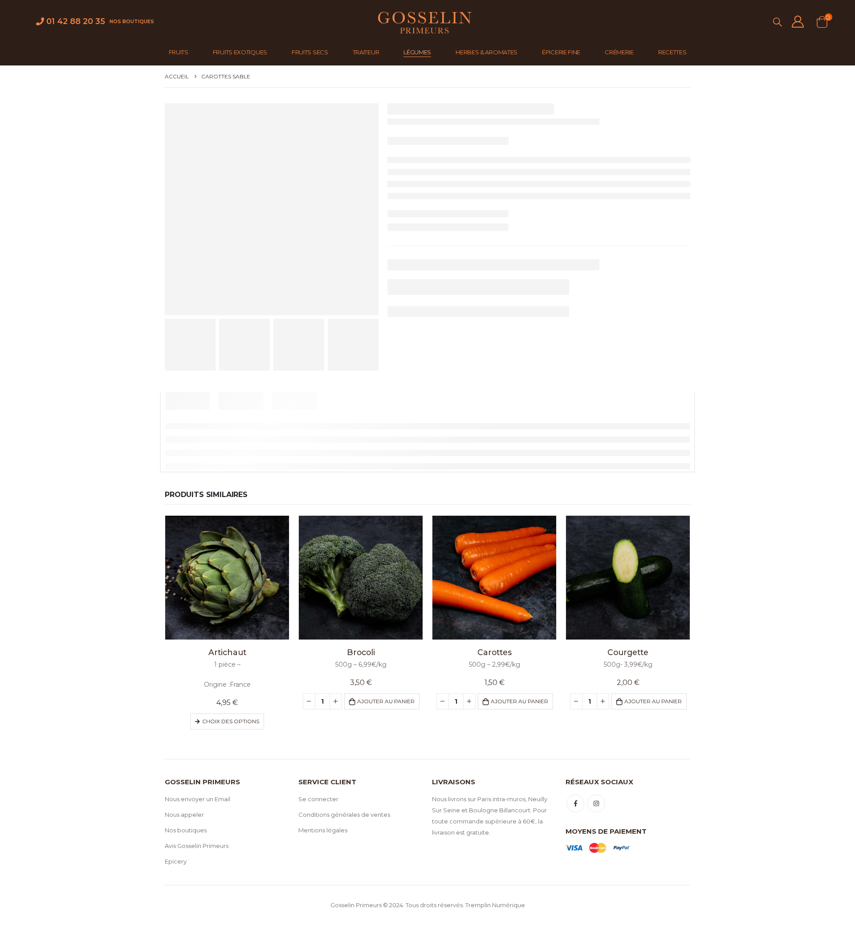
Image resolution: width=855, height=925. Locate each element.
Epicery (176, 861)
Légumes (417, 52)
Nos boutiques (132, 21)
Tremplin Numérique (495, 905)
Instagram (596, 803)
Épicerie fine (561, 52)
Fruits (178, 52)
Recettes (672, 52)
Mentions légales (322, 830)
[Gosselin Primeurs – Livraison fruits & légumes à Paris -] (424, 21)
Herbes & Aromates (486, 52)
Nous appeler (184, 814)
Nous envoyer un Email (197, 799)
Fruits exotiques (240, 52)
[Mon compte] (798, 22)
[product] (227, 578)
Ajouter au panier (386, 701)
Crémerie (619, 52)
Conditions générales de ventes (344, 814)
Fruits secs (310, 52)
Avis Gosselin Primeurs (196, 845)
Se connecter (318, 799)
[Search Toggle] (777, 22)
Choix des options (230, 721)
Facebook (575, 803)
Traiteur (366, 52)
